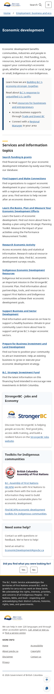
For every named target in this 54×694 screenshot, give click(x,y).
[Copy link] (46, 688)
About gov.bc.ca (10, 651)
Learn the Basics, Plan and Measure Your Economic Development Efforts (26, 209)
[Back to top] (46, 678)
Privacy (5, 662)
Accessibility (37, 645)
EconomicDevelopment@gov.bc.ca (24, 550)
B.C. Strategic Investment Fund (21, 372)
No (34, 569)
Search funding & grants (17, 157)
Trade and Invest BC (33, 116)
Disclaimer (7, 656)
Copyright (35, 651)
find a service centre (15, 633)
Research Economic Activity (18, 244)
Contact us (36, 656)
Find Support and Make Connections (24, 178)
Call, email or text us (38, 629)
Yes (23, 569)
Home (7, 13)
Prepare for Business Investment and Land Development (24, 345)
